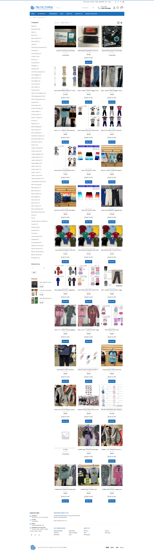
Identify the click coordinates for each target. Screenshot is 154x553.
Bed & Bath (34, 29)
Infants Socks (35, 114)
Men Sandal (34, 191)
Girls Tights (34, 87)
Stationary (34, 227)
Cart (106, 1)
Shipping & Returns (58, 530)
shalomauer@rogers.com (38, 525)
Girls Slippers (34, 81)
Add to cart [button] (89, 57)
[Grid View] (118, 22)
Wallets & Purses (36, 245)
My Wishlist (101, 1)
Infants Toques (35, 117)
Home (32, 13)
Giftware (33, 69)
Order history (72, 530)
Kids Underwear (35, 133)
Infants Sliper (35, 111)
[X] (118, 2)
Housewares (34, 105)
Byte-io (65, 547)
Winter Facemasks (36, 252)
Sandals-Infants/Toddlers (38, 221)
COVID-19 (59, 49)
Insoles (33, 120)
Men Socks (34, 200)
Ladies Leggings (36, 154)
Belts (32, 32)
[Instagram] (121, 2)
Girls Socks (34, 84)
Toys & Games (35, 236)
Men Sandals (35, 194)
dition (76, 532)
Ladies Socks (35, 166)
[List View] (121, 22)
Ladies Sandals (35, 160)
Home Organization (37, 99)
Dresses (33, 59)
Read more (66, 55)
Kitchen (33, 145)
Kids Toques (88, 368)
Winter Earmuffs (36, 248)
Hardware (34, 90)
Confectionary (35, 53)
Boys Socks (34, 41)
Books (33, 35)
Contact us (56, 532)
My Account (86, 1)
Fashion (85, 408)
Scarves (33, 224)
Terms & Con (72, 532)
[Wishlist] (117, 8)
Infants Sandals (35, 108)
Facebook (31, 535)
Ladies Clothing (35, 148)
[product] (65, 36)
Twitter (35, 535)
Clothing (33, 50)
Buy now (88, 62)
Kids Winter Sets (95, 368)
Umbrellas (34, 239)
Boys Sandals (35, 38)
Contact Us (78, 13)
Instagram (39, 535)
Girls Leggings (35, 75)
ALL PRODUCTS (41, 13)
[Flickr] (123, 2)
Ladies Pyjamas (35, 157)
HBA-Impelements (36, 96)
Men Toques (35, 206)
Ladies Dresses (35, 151)
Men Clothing (69, 248)
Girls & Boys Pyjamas (37, 72)
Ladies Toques (35, 175)
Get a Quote (107, 532)
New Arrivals (53, 13)
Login (70, 534)
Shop (85, 532)
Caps (32, 44)
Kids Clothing (70, 49)
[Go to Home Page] (30, 18)
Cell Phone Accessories (37, 47)
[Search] (93, 7)
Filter (34, 272)
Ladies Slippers (35, 163)
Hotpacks (34, 102)
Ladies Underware (36, 178)
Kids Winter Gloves (36, 136)
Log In (109, 1)
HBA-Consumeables (91, 49)
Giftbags (33, 66)
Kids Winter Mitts (112, 408)
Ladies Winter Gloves (37, 181)
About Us (92, 1)
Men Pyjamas (35, 188)
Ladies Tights (35, 169)
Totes (33, 233)
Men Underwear (36, 209)
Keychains (34, 123)
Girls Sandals (35, 78)
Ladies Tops (34, 172)
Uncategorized (35, 242)
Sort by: (57, 23)
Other (33, 215)
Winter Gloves (35, 255)
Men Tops (34, 203)
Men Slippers (34, 197)
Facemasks (64, 49)
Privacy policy (87, 534)
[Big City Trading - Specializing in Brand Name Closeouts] (42, 8)
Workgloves (34, 258)
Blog (97, 1)
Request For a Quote (91, 13)
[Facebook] (116, 2)
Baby (32, 26)
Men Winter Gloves (36, 212)
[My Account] (114, 8)
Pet (32, 218)
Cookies (107, 530)
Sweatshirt (34, 230)
